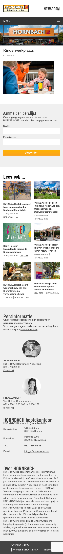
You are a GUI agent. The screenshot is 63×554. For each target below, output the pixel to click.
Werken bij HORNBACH (25, 549)
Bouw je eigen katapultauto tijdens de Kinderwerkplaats (15, 249)
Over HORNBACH (21, 544)
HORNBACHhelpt (10, 217)
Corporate (24, 255)
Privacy (47, 549)
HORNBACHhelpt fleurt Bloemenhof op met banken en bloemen (45, 286)
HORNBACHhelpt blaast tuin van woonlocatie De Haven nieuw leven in (46, 248)
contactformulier (28, 329)
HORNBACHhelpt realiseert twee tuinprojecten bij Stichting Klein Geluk (17, 207)
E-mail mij (8, 370)
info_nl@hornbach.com (36, 451)
